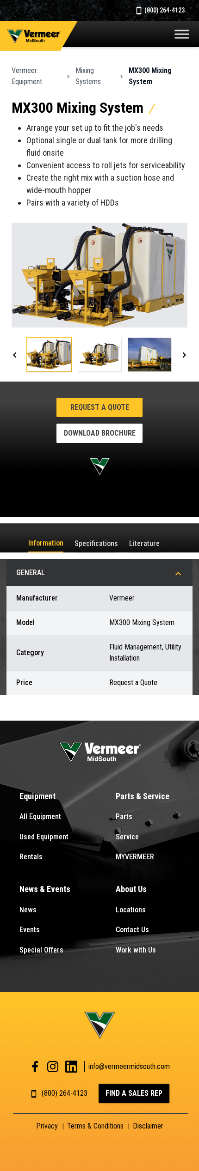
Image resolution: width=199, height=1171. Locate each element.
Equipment (37, 796)
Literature (144, 543)
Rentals (31, 856)
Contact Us (132, 929)
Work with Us (136, 950)
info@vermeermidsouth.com (129, 1066)
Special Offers (41, 950)
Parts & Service (142, 796)
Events (29, 929)
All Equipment (40, 816)
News (28, 909)
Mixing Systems (88, 76)
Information (45, 543)
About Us (131, 889)
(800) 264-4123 (164, 10)
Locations (131, 909)
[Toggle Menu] (181, 34)
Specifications (96, 543)
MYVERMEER (135, 856)
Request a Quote (99, 407)
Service (127, 836)
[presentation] (14, 354)
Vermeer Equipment (27, 76)
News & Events (44, 889)
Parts (124, 816)
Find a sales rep (134, 1093)
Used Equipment (43, 836)
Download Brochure (100, 433)
